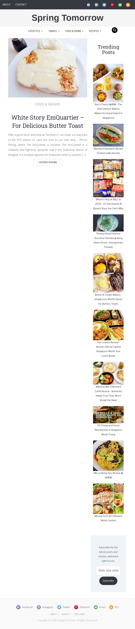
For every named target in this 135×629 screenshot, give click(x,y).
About (6, 4)
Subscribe (108, 580)
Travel (53, 31)
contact (65, 614)
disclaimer (79, 614)
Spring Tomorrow (67, 17)
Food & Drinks (47, 104)
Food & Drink (73, 31)
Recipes (94, 31)
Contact (21, 4)
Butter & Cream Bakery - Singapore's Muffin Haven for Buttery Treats (108, 299)
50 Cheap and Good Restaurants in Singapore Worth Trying (108, 430)
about (53, 614)
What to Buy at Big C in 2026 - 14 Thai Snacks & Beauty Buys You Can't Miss (108, 204)
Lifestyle (34, 31)
